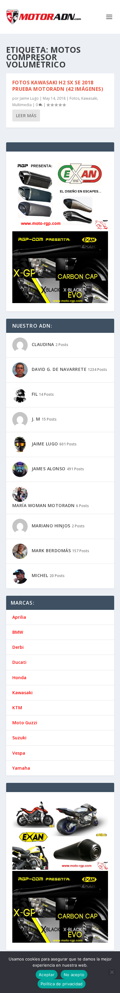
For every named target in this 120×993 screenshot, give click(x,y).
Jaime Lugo (29, 98)
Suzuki (19, 738)
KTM (17, 707)
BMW (17, 632)
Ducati (19, 662)
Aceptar (46, 974)
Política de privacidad (62, 983)
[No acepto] (111, 972)
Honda (19, 677)
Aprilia (19, 617)
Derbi (18, 647)
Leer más (26, 115)
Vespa (18, 753)
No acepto (74, 974)
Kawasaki (89, 98)
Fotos (74, 98)
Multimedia (22, 104)
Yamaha (21, 768)
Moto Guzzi (24, 723)
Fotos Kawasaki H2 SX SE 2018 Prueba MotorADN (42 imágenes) (57, 85)
